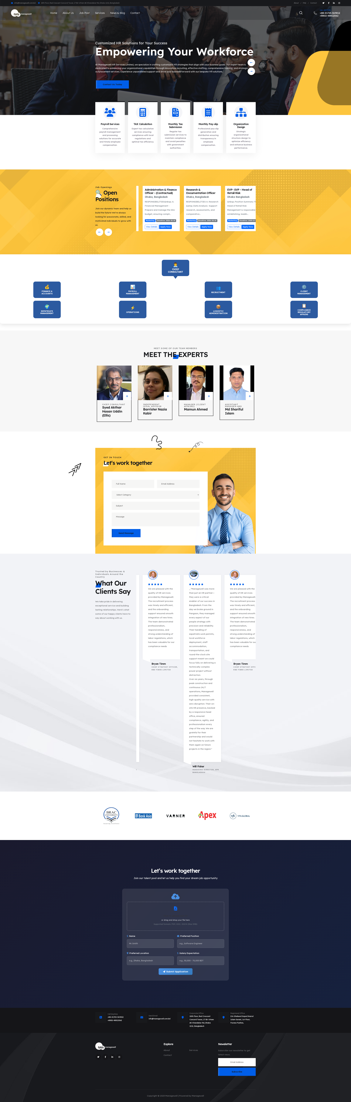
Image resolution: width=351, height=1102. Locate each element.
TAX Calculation (143, 124)
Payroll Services (110, 124)
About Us (68, 13)
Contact (313, 3)
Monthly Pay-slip (208, 124)
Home (53, 13)
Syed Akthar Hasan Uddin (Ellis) (112, 411)
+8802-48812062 (115, 1020)
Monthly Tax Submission (175, 126)
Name (132, 936)
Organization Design (241, 126)
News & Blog (117, 13)
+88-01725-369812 (116, 1017)
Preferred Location (139, 953)
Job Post (84, 13)
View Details (145, 227)
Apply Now (159, 227)
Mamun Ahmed (196, 409)
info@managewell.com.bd (25, 3)
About (296, 3)
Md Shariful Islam (234, 411)
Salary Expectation (189, 953)
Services (100, 13)
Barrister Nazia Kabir (155, 411)
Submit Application (177, 971)
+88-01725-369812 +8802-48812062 (330, 13)
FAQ (304, 3)
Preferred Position (189, 936)
